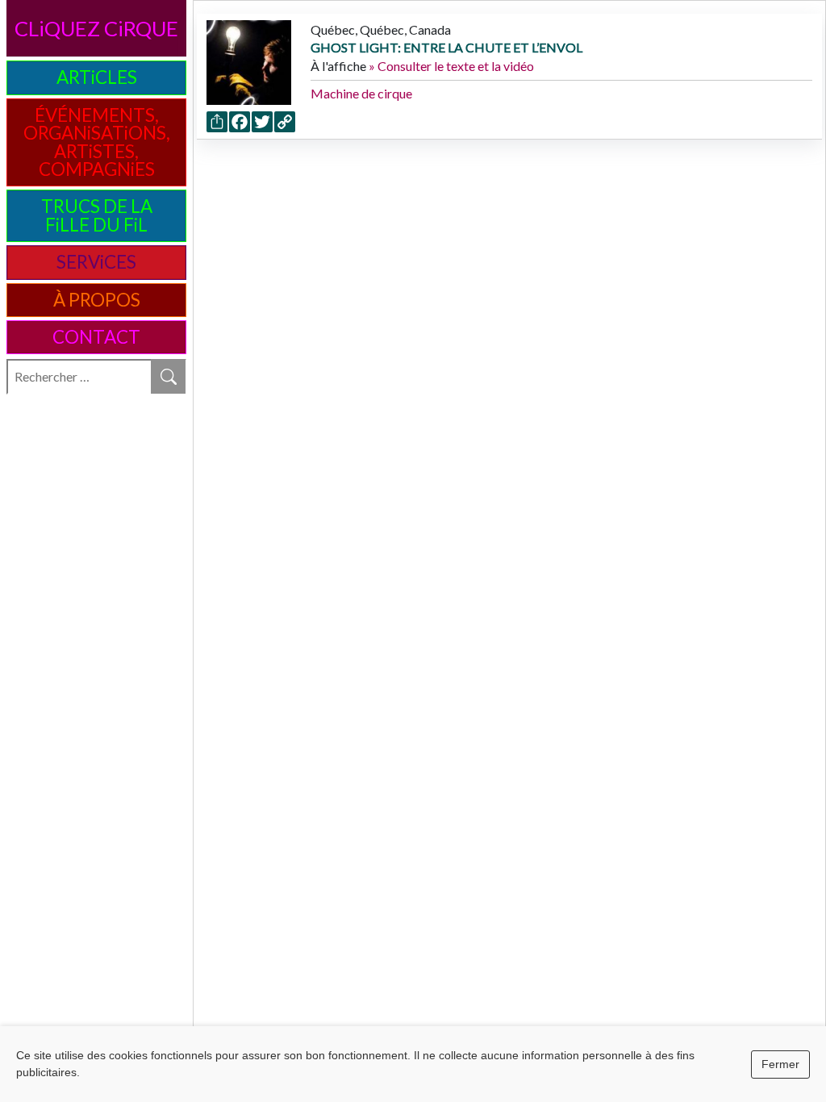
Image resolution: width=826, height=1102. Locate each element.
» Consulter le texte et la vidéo (451, 65)
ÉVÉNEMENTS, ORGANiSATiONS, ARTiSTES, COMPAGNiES (96, 142)
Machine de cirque (361, 93)
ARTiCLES (96, 77)
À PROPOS (96, 300)
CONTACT (96, 337)
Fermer (780, 1064)
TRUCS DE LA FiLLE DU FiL (96, 215)
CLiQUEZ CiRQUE (96, 28)
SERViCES (96, 262)
